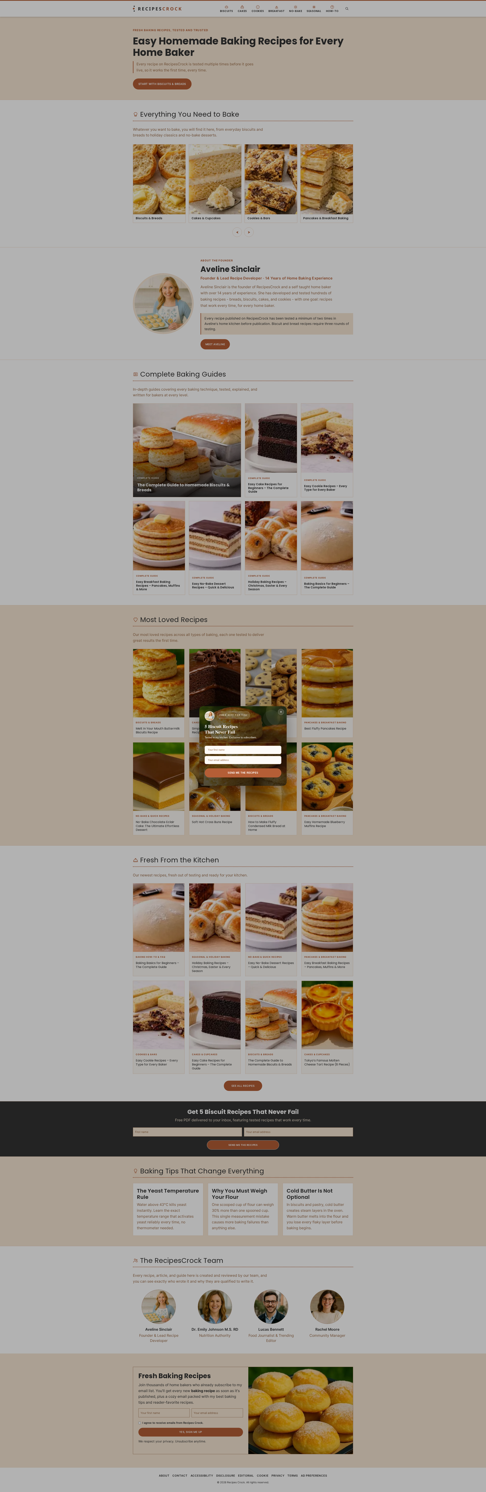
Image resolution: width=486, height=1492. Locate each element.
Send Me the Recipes (243, 772)
